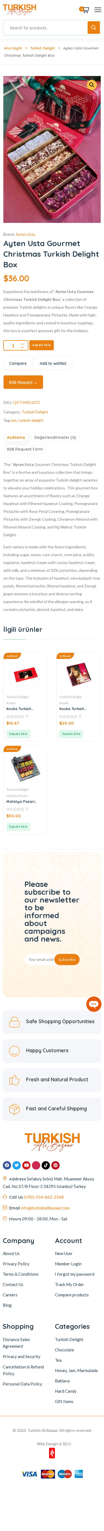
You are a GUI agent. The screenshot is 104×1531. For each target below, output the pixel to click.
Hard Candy (66, 1391)
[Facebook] (7, 1165)
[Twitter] (16, 1165)
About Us (11, 1253)
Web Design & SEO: (54, 1443)
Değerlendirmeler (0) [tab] (55, 437)
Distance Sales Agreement (16, 1343)
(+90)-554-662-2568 (44, 1196)
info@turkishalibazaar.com (45, 1207)
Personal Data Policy (22, 1383)
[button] (18, 734)
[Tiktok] (46, 1165)
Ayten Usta (25, 234)
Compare (18, 363)
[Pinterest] (55, 1165)
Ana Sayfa (13, 48)
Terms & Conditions (21, 1274)
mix (14, 420)
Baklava (62, 1380)
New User (64, 1253)
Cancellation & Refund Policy (23, 1370)
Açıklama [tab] (16, 437)
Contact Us (13, 1284)
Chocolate (64, 1349)
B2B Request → (23, 382)
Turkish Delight (42, 48)
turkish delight (31, 420)
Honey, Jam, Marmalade (76, 1370)
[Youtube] (26, 1165)
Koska (11, 703)
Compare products (72, 1294)
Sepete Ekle (41, 345)
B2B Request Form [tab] (25, 449)
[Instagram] (36, 1165)
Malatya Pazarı (17, 796)
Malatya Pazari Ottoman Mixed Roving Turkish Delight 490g (20, 801)
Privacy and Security (21, 1356)
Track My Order (69, 1284)
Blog (7, 1305)
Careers (10, 1294)
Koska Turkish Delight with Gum (21, 708)
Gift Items (64, 1401)
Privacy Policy (16, 1263)
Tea (58, 1360)
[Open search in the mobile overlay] (52, 27)
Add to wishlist (53, 363)
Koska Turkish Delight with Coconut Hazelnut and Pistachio (76, 708)
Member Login (68, 1263)
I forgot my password (74, 1274)
